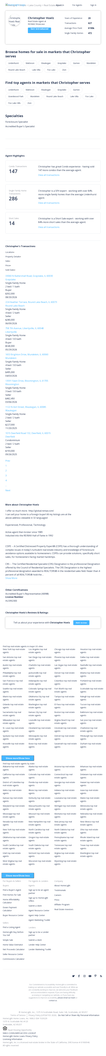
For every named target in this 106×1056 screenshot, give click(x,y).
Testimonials (60, 890)
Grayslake (62, 63)
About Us (60, 5)
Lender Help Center (37, 944)
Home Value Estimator (13, 944)
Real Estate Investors (63, 909)
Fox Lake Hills (14, 103)
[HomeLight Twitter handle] (73, 976)
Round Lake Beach (16, 69)
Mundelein (91, 63)
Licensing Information (12, 1039)
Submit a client (35, 905)
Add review (81, 623)
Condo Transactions (18, 166)
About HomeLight (62, 885)
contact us (53, 1000)
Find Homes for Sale (12, 894)
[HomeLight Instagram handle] (84, 976)
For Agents (77, 5)
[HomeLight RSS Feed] (101, 976)
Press (56, 899)
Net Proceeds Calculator (14, 949)
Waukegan (46, 63)
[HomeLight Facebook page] (79, 976)
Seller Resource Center (13, 954)
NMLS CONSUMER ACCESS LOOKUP (19, 1033)
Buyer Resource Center (13, 915)
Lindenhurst (13, 63)
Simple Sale (8, 940)
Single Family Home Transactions (17, 192)
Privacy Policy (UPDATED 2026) (42, 1015)
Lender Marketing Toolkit (40, 949)
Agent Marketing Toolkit (39, 920)
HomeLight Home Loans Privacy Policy (20, 1036)
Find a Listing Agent (11, 927)
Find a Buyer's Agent (12, 890)
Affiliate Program (62, 904)
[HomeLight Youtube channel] (90, 976)
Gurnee (76, 63)
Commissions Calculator (13, 959)
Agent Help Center (37, 915)
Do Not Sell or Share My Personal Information (78, 1015)
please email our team (66, 998)
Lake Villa (36, 69)
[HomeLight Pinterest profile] (95, 976)
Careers (57, 895)
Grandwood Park (15, 96)
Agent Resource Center (39, 910)
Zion (64, 69)
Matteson (30, 63)
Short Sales (14, 218)
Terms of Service (18, 1015)
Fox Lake (51, 69)
